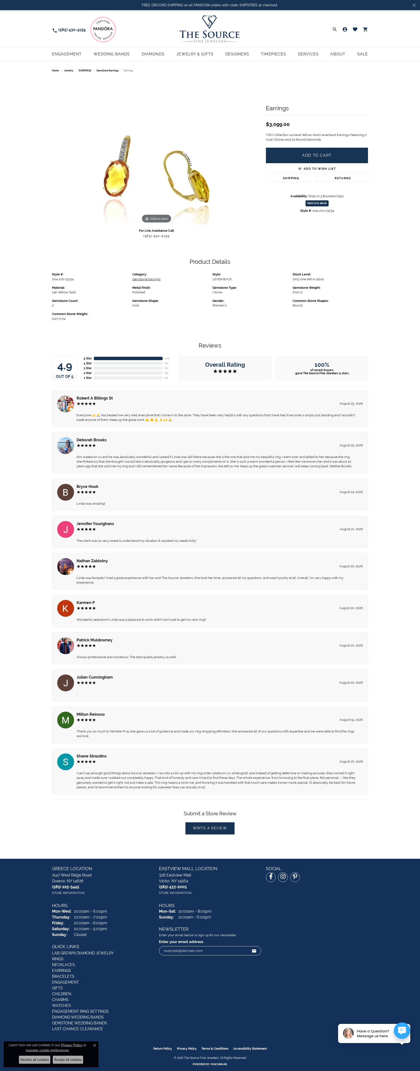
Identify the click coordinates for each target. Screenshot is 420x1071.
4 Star (88, 363)
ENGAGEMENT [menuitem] (65, 982)
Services (308, 54)
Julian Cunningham (95, 677)
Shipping (291, 178)
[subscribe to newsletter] (254, 950)
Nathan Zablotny (92, 561)
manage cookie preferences (47, 1050)
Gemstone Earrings (107, 70)
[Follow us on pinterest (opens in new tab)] (295, 877)
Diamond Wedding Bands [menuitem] (78, 1017)
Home (55, 70)
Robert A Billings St (95, 398)
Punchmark (219, 1064)
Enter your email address (181, 942)
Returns (343, 178)
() (167, 358)
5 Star (88, 358)
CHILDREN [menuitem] (61, 994)
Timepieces (273, 54)
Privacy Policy (187, 1048)
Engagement (67, 54)
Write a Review (210, 828)
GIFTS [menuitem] (57, 988)
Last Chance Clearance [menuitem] (77, 1029)
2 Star (88, 373)
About (337, 54)
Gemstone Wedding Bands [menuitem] (79, 1023)
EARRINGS (85, 70)
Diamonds (153, 54)
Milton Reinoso (91, 714)
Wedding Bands (112, 54)
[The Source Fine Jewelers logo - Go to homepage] (210, 29)
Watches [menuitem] (61, 1005)
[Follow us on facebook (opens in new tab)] (271, 877)
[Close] (414, 5)
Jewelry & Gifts (194, 54)
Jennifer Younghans (95, 523)
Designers (237, 54)
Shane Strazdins (92, 756)
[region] (156, 151)
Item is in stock (317, 203)
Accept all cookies (68, 1060)
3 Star (88, 368)
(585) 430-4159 (156, 236)
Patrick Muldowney (95, 640)
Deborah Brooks (92, 440)
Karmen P (86, 602)
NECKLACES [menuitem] (63, 964)
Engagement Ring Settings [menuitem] (80, 1011)
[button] (334, 29)
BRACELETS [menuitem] (63, 976)
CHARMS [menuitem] (60, 999)
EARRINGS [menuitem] (61, 970)
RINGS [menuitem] (57, 959)
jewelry (68, 70)
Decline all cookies (34, 1060)
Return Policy (162, 1048)
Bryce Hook (87, 486)
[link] (69, 30)
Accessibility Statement (250, 1048)
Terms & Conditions (214, 1048)
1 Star (88, 378)
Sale (362, 54)
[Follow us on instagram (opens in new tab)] (283, 877)
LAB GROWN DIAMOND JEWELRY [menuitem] (83, 953)
